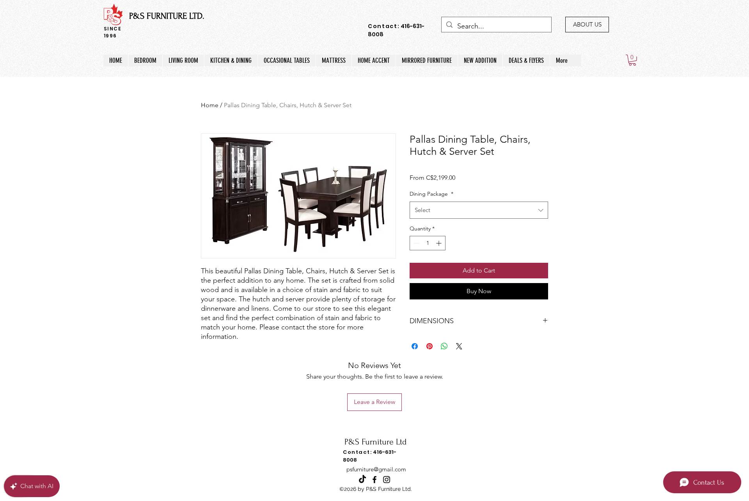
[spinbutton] (428, 243)
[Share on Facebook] (414, 346)
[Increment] (439, 243)
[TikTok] (362, 479)
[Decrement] (416, 243)
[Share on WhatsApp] (444, 346)
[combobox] (479, 210)
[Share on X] (459, 346)
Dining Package (431, 193)
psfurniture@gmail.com (376, 469)
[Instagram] (386, 479)
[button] (632, 60)
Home (209, 105)
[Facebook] (374, 479)
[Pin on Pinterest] (429, 346)
